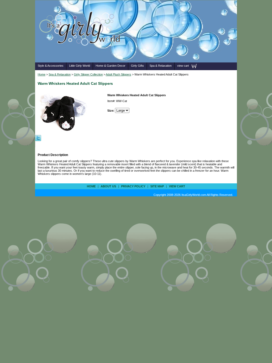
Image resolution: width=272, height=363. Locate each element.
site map (157, 186)
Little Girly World (79, 65)
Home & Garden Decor (110, 65)
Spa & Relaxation (161, 65)
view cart (183, 65)
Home (41, 74)
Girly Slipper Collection (88, 74)
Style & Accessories (50, 65)
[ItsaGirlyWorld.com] (82, 54)
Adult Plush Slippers (118, 74)
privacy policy (133, 186)
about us (108, 186)
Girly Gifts (137, 65)
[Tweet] (38, 137)
